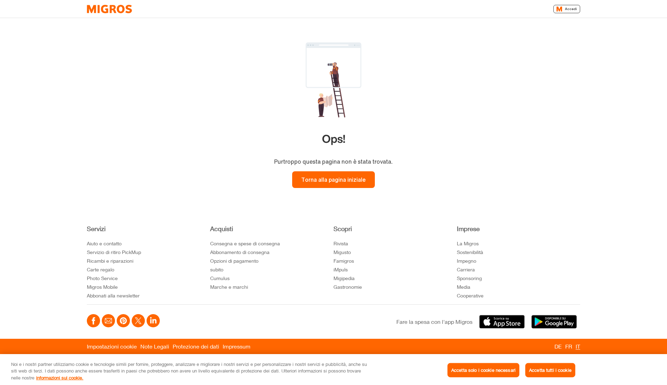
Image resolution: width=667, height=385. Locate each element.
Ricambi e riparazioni (110, 261)
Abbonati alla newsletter (113, 295)
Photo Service (102, 278)
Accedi (571, 8)
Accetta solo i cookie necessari (483, 369)
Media (463, 287)
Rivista (341, 243)
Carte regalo (100, 269)
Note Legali (154, 346)
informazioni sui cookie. (59, 377)
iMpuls (341, 269)
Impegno (466, 261)
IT (578, 346)
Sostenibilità (470, 252)
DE (558, 346)
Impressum (236, 346)
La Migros (468, 243)
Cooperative (470, 295)
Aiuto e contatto (104, 243)
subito (216, 269)
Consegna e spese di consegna (245, 243)
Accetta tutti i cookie (550, 369)
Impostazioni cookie (112, 346)
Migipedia (344, 278)
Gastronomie (348, 287)
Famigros (344, 261)
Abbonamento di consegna (240, 252)
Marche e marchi (229, 287)
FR (568, 346)
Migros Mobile (102, 287)
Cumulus (220, 278)
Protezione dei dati (196, 346)
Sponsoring (469, 278)
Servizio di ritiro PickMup (114, 252)
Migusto (342, 252)
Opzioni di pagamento (234, 261)
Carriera (466, 269)
